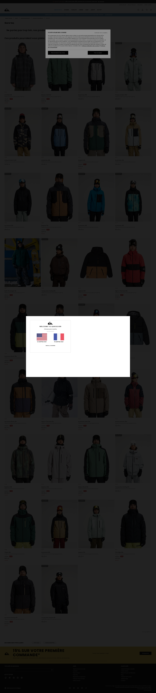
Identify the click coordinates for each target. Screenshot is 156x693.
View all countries (50, 345)
